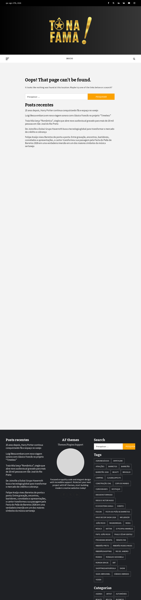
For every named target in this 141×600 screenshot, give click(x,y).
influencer (125, 517)
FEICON (99, 511)
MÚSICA (99, 528)
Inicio (69, 58)
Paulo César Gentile (123, 534)
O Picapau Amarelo (124, 528)
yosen (98, 579)
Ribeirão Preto (102, 545)
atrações (100, 466)
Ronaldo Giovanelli (115, 557)
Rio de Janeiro (122, 551)
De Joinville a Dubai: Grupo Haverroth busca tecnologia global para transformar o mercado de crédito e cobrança (69, 130)
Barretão (125, 466)
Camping (99, 477)
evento (120, 506)
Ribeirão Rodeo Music (122, 545)
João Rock (100, 523)
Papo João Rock (103, 534)
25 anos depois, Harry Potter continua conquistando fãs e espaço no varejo (61, 110)
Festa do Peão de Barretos (118, 511)
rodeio (99, 557)
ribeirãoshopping (104, 551)
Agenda (99, 594)
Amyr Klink (118, 461)
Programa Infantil (104, 540)
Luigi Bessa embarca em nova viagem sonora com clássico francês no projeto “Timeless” (68, 115)
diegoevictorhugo (104, 494)
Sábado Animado (121, 574)
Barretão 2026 (102, 472)
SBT (114, 562)
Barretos (112, 466)
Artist (109, 594)
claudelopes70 (114, 477)
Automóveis (121, 594)
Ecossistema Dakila (104, 506)
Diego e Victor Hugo (105, 500)
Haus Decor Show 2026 (106, 517)
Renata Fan (121, 540)
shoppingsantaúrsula (106, 568)
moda (128, 523)
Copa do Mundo (122, 483)
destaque (116, 489)
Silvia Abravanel (103, 574)
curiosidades (102, 489)
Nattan (109, 528)
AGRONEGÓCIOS (102, 461)
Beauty (115, 472)
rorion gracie (102, 562)
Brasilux (126, 472)
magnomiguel (115, 523)
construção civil (103, 483)
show (122, 568)
